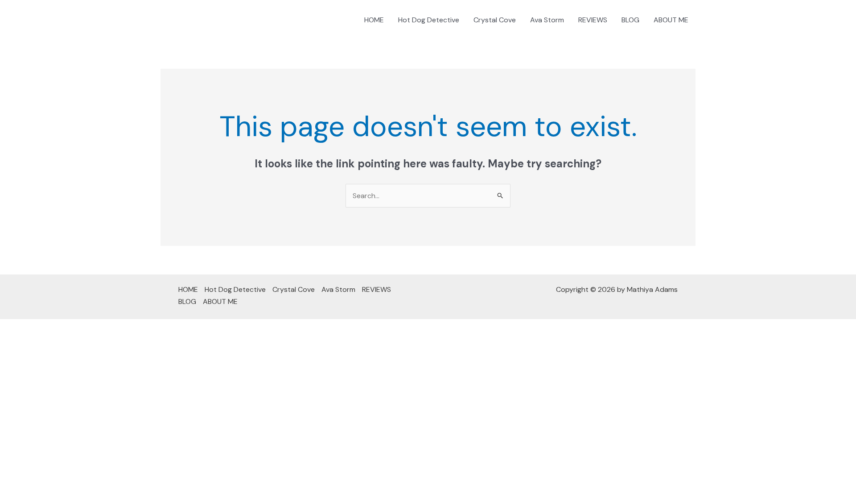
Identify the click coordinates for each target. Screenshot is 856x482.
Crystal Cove (494, 20)
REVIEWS (592, 20)
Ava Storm (547, 20)
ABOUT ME (671, 20)
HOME (374, 20)
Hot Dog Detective (428, 20)
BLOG (630, 20)
